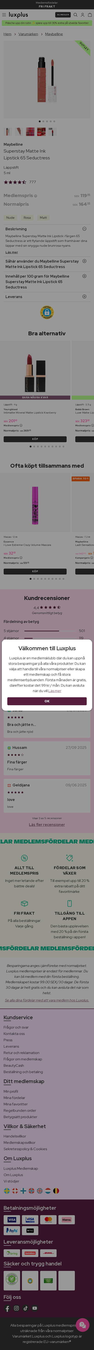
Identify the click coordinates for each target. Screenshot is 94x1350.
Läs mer (54, 690)
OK (47, 701)
